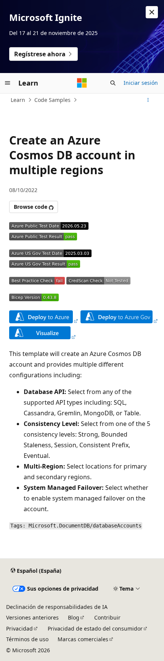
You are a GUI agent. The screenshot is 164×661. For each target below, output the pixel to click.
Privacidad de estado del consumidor (95, 628)
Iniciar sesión (141, 82)
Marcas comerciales (83, 639)
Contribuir (107, 617)
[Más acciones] (148, 100)
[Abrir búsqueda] (113, 83)
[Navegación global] (7, 83)
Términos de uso (27, 639)
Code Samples (52, 99)
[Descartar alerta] (152, 12)
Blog (73, 617)
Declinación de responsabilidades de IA (57, 606)
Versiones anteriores (32, 617)
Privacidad (19, 628)
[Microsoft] (82, 83)
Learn (18, 99)
